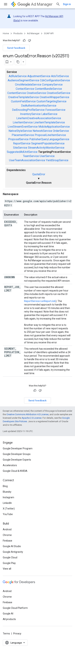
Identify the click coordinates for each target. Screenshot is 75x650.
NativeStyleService (20, 130)
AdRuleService (18, 76)
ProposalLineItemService (50, 135)
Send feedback (16, 47)
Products (17, 33)
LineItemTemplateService (49, 122)
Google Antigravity (13, 551)
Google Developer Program (17, 448)
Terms (6, 633)
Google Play (9, 563)
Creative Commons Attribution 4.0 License (27, 414)
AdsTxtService (60, 76)
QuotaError (38, 174)
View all (7, 568)
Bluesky (7, 491)
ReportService (22, 143)
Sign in (67, 4)
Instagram (8, 497)
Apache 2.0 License (32, 418)
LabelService (49, 114)
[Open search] (58, 4)
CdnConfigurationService (55, 80)
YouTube (8, 514)
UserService (47, 156)
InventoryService (30, 114)
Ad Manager (41, 4)
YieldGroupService (57, 160)
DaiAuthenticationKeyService (38, 105)
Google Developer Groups (17, 454)
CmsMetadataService (28, 84)
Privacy (17, 633)
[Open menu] (5, 4)
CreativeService (36, 93)
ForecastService (55, 109)
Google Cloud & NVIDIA (15, 470)
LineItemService (23, 122)
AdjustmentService (38, 76)
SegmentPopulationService (48, 143)
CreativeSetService (58, 93)
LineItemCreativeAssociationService (38, 118)
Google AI (8, 613)
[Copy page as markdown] (18, 62)
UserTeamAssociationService (27, 160)
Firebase (7, 540)
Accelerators (10, 465)
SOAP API (49, 33)
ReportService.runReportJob (40, 301)
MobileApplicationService (54, 126)
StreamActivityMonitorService (46, 147)
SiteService (20, 147)
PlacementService (23, 135)
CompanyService (52, 84)
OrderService (61, 130)
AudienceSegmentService (23, 80)
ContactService (25, 88)
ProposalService (18, 139)
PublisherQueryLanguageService (49, 139)
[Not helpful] (29, 40)
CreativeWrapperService (54, 97)
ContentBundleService (48, 88)
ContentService (16, 93)
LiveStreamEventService (23, 126)
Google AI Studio (12, 546)
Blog (5, 486)
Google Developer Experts (17, 459)
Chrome (7, 535)
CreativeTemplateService (23, 97)
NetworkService (42, 130)
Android (7, 529)
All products (9, 619)
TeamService (31, 156)
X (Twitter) (9, 508)
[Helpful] (24, 40)
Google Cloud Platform (15, 608)
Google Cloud (10, 557)
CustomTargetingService (51, 101)
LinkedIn (7, 503)
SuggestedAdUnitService (22, 152)
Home (6, 33)
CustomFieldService (23, 101)
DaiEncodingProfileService (28, 109)
